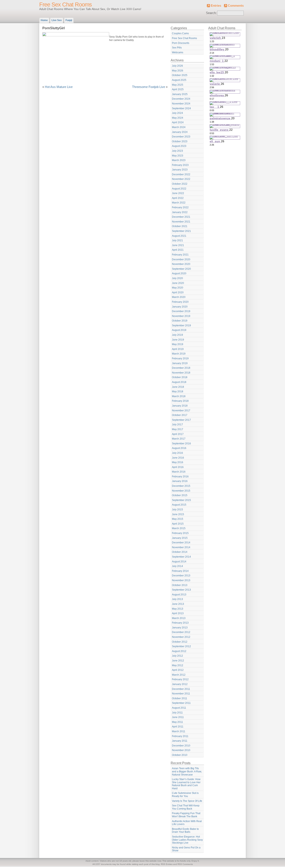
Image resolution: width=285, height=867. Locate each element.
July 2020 (177, 278)
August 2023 (179, 146)
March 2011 (178, 731)
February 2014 (180, 571)
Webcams (177, 52)
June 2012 (178, 660)
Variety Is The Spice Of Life (187, 801)
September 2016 (181, 443)
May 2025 (177, 84)
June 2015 (178, 514)
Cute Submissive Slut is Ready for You (185, 795)
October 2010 (179, 755)
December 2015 (181, 485)
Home (44, 20)
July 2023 (177, 150)
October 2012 (179, 641)
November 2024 (181, 103)
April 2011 (177, 726)
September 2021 (181, 231)
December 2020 (181, 259)
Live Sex (57, 20)
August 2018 (179, 382)
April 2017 (178, 434)
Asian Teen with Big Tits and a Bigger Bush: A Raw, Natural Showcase (187, 771)
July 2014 (177, 566)
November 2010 (181, 750)
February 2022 (180, 207)
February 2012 (180, 679)
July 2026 (177, 65)
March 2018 (178, 396)
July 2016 (177, 452)
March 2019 (178, 353)
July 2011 (177, 712)
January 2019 (180, 363)
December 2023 (181, 136)
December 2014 (181, 542)
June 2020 (178, 283)
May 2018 (177, 391)
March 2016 (178, 471)
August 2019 (179, 330)
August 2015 (179, 504)
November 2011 (181, 693)
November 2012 (181, 637)
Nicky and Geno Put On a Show (186, 849)
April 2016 (178, 467)
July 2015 (177, 509)
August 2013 (179, 594)
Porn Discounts (180, 43)
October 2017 (179, 415)
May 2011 (177, 722)
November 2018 (181, 372)
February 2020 (180, 301)
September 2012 (181, 646)
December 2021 (181, 216)
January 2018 (180, 405)
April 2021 (178, 249)
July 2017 (177, 424)
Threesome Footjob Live (148, 87)
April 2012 (178, 670)
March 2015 (178, 528)
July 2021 (177, 240)
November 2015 (181, 490)
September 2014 (181, 556)
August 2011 (179, 707)
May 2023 (177, 155)
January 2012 (180, 684)
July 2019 (177, 334)
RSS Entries (167, 864)
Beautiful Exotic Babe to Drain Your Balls (185, 831)
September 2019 (181, 325)
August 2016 (179, 448)
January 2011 (179, 740)
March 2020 (178, 297)
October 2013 (179, 585)
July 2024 (177, 113)
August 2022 (179, 188)
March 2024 (178, 127)
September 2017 (181, 419)
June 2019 (178, 339)
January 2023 (180, 169)
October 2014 (179, 551)
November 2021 (181, 221)
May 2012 (177, 665)
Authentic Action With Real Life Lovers (187, 823)
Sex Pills (177, 47)
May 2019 (177, 344)
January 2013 (180, 627)
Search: (211, 13)
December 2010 (181, 745)
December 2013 (181, 575)
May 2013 (177, 608)
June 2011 (178, 717)
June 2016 (178, 457)
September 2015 (181, 500)
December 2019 (181, 311)
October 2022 (179, 183)
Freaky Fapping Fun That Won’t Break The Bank (186, 815)
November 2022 (181, 179)
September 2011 (181, 703)
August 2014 (179, 561)
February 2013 (180, 622)
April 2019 (178, 349)
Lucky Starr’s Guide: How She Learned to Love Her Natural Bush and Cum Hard (186, 784)
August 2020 (179, 273)
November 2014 (181, 547)
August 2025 (179, 80)
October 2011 (179, 698)
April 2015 (178, 523)
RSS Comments (185, 864)
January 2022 (180, 212)
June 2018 (178, 386)
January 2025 (180, 94)
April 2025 (178, 89)
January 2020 (180, 306)
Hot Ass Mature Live (59, 87)
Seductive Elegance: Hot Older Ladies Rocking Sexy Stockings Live (187, 839)
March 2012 (178, 674)
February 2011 (180, 736)
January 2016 (180, 481)
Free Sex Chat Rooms (65, 4)
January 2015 (180, 537)
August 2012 (179, 651)
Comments (236, 5)
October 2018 (179, 377)
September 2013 (181, 589)
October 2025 (179, 75)
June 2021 (178, 245)
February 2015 (180, 533)
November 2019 (181, 316)
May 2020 (177, 287)
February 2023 (180, 165)
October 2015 (179, 495)
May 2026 (177, 70)
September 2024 (181, 108)
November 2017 (181, 410)
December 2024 (181, 98)
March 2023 (178, 160)
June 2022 (178, 193)
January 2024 (180, 132)
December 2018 (181, 367)
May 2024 (177, 117)
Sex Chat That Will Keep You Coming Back (185, 807)
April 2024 (178, 122)
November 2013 (181, 580)
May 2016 (177, 462)
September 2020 (181, 268)
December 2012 (181, 632)
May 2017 (177, 429)
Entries (216, 5)
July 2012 (177, 655)
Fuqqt (69, 20)
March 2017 (178, 438)
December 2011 (181, 689)
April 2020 (178, 292)
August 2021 (179, 235)
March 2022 (178, 202)
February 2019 (180, 358)
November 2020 (181, 264)
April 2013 (178, 613)
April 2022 (178, 198)
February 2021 (180, 254)
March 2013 (178, 618)
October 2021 (179, 226)
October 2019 (179, 320)
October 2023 (179, 141)
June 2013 (178, 604)
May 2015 (177, 518)
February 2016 (180, 476)
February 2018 (180, 400)
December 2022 (181, 174)
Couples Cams (180, 33)
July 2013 (177, 599)
